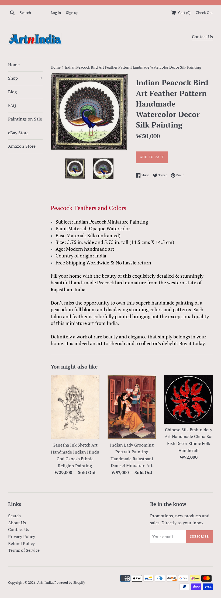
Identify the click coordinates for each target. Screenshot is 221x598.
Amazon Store (22, 146)
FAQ (12, 105)
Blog (12, 92)
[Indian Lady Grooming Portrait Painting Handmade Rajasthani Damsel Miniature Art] (132, 407)
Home (14, 65)
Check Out (204, 12)
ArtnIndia (45, 582)
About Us (17, 523)
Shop (25, 78)
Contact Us (202, 37)
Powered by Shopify (69, 582)
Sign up (72, 12)
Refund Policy (21, 543)
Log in (56, 12)
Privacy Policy (21, 536)
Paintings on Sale (25, 119)
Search (14, 516)
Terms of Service (24, 550)
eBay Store (18, 133)
